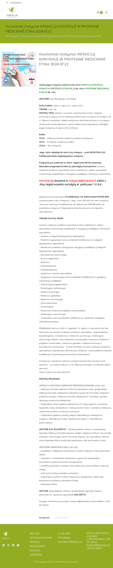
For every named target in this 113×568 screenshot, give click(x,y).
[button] (32, 55)
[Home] (7, 36)
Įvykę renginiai (61, 517)
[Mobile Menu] (105, 12)
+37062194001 (15, 3)
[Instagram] (8, 545)
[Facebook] (3, 545)
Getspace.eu (72, 561)
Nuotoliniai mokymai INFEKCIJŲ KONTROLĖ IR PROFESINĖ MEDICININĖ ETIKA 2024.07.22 (61, 36)
